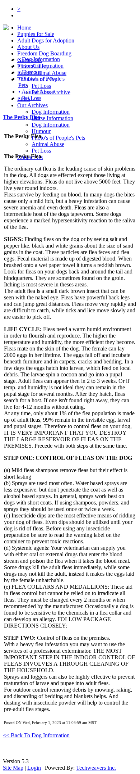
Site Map (13, 768)
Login (34, 768)
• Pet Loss (29, 98)
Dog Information (51, 112)
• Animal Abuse (36, 92)
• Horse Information (41, 66)
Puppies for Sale (35, 34)
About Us (28, 47)
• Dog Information (39, 59)
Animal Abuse (48, 144)
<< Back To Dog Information (36, 735)
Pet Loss (41, 86)
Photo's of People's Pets (58, 138)
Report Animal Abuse (41, 73)
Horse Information (52, 118)
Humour (41, 131)
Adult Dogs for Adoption (45, 40)
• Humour (29, 72)
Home (24, 27)
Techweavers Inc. (96, 768)
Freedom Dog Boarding (44, 53)
